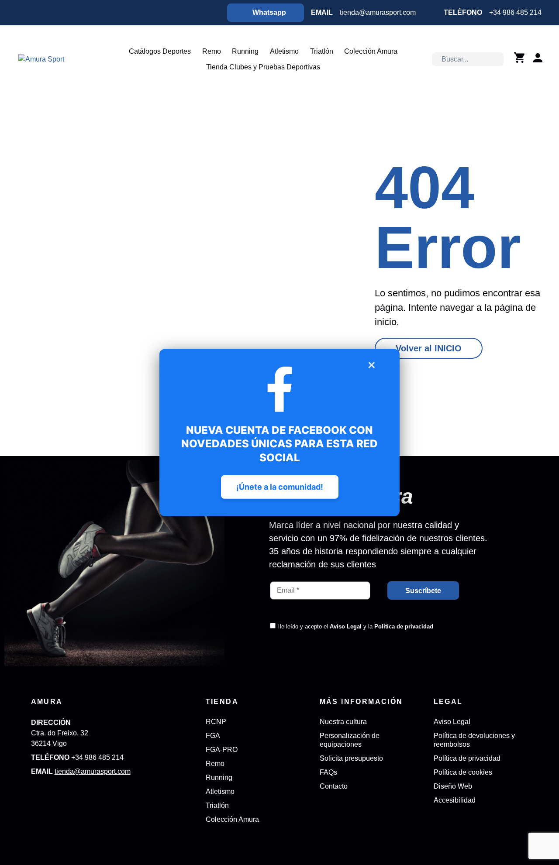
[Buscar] (496, 59)
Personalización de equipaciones (350, 740)
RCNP (216, 721)
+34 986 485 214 (515, 12)
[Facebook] (21, 12)
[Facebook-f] (36, 792)
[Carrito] (519, 57)
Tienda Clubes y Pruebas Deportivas (263, 67)
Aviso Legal (346, 626)
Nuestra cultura (343, 721)
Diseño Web (453, 786)
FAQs (328, 772)
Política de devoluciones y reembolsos (474, 740)
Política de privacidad (403, 626)
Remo (211, 51)
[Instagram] (44, 12)
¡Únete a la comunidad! (279, 486)
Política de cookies (463, 772)
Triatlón (321, 51)
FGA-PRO (222, 749)
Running (245, 51)
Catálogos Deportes (160, 51)
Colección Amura (370, 51)
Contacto (334, 786)
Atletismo (284, 51)
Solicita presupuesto (351, 758)
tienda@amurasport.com (378, 12)
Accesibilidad (455, 800)
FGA (213, 735)
